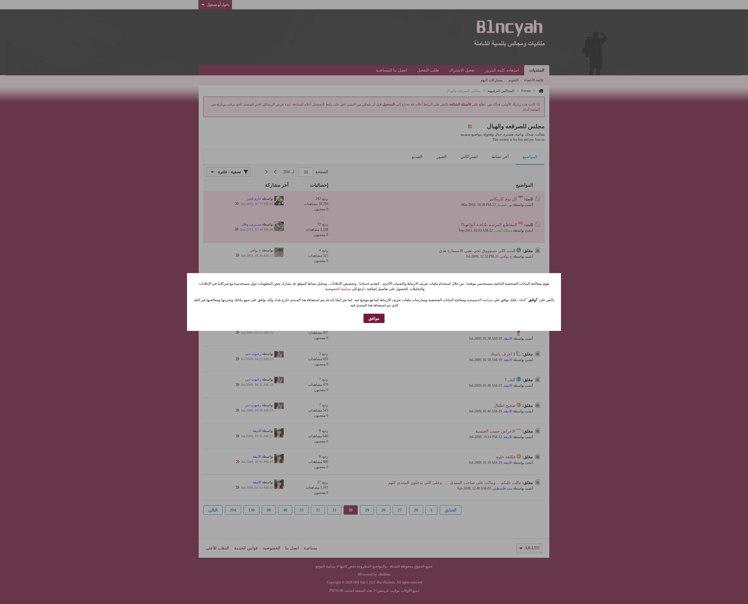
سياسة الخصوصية (337, 289)
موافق (374, 318)
